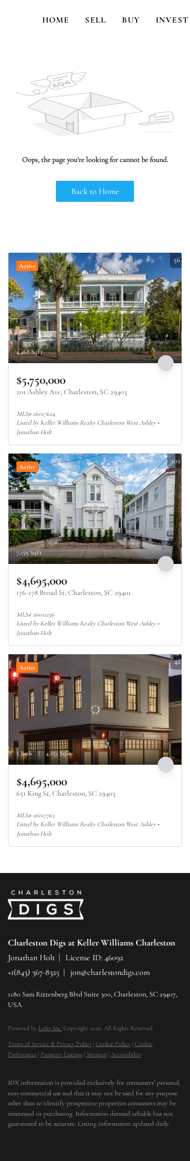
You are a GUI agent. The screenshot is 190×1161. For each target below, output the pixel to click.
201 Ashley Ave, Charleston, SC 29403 (71, 391)
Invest (172, 20)
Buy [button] (131, 20)
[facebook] (13, 1140)
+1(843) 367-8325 (34, 972)
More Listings (162, 242)
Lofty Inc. (50, 1028)
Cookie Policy (113, 1043)
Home (55, 20)
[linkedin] (34, 1140)
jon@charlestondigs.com (110, 972)
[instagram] (76, 1140)
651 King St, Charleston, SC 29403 (65, 793)
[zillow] (55, 1140)
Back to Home (95, 191)
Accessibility (126, 1054)
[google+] (118, 1140)
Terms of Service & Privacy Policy (49, 1043)
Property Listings (61, 1054)
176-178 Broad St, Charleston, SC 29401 (73, 592)
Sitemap (97, 1054)
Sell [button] (95, 20)
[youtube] (97, 1140)
